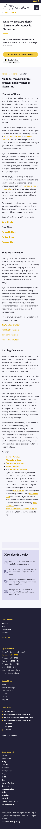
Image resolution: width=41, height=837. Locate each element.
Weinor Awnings (13, 466)
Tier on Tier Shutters (10, 340)
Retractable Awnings (15, 463)
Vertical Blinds (8, 237)
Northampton (7, 771)
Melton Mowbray (8, 783)
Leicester (5, 765)
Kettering (5, 795)
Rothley (4, 777)
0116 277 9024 (10, 12)
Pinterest (7, 730)
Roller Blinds (7, 222)
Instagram (8, 727)
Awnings (5, 623)
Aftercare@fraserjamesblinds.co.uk (17, 720)
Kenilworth (6, 786)
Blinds (4, 626)
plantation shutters (12, 136)
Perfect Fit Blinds (9, 232)
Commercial (6, 629)
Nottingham (6, 759)
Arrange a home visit (20, 54)
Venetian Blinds (8, 242)
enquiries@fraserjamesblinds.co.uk (21, 509)
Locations (13, 74)
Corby (4, 792)
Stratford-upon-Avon (9, 801)
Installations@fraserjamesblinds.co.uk (18, 717)
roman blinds (7, 189)
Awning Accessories (18, 469)
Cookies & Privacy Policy (11, 822)
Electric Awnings (13, 457)
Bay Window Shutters (11, 325)
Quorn (4, 780)
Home (4, 74)
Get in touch (18, 490)
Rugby (4, 774)
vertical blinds (30, 186)
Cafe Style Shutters (10, 335)
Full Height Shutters (10, 330)
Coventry (5, 768)
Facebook (8, 723)
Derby (4, 762)
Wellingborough (8, 804)
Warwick (5, 798)
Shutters (5, 632)
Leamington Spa (8, 789)
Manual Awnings (13, 460)
